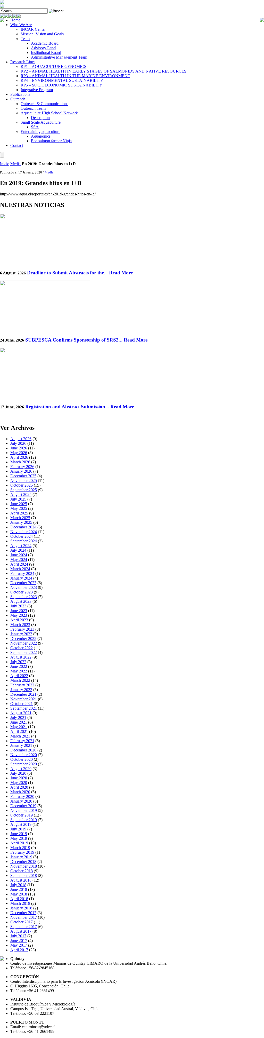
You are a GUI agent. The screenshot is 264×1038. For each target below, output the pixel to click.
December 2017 (23, 912)
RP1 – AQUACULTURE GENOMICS (53, 66)
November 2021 (23, 699)
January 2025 (21, 522)
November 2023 (23, 587)
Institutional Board (46, 52)
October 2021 (21, 703)
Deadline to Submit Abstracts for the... (80, 272)
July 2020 (18, 773)
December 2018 (23, 861)
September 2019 (23, 820)
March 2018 (20, 903)
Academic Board (45, 43)
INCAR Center (33, 29)
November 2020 (23, 754)
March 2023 (20, 624)
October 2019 (21, 815)
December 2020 (23, 750)
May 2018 (18, 894)
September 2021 (23, 708)
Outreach (17, 99)
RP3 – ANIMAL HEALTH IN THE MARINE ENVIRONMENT (75, 76)
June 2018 (18, 889)
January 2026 (21, 471)
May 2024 (18, 559)
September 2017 (23, 926)
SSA (35, 127)
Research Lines (22, 62)
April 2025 (19, 513)
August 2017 (20, 931)
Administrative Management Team (59, 57)
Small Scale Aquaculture (41, 122)
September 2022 (23, 652)
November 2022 (23, 643)
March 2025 (20, 518)
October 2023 (21, 592)
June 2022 (18, 666)
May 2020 (18, 782)
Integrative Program (37, 90)
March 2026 (20, 462)
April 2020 (19, 787)
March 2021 (20, 736)
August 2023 (20, 601)
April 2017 (19, 950)
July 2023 (18, 606)
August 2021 (20, 713)
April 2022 (19, 675)
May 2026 (18, 452)
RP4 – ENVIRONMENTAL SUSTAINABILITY (62, 80)
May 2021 (18, 727)
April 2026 (19, 457)
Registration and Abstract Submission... (79, 406)
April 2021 (19, 731)
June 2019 (18, 833)
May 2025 (18, 508)
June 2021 (18, 722)
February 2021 (22, 741)
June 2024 (18, 555)
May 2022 (18, 671)
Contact (16, 145)
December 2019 (23, 806)
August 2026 (20, 439)
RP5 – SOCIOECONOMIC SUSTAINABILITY (61, 85)
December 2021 (23, 694)
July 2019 (18, 829)
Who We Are (21, 24)
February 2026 (22, 466)
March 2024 (20, 569)
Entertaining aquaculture (40, 131)
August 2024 (20, 545)
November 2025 (23, 480)
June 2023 (18, 610)
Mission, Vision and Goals (42, 34)
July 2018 (18, 885)
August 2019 (20, 824)
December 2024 (23, 527)
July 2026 (18, 443)
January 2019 (21, 857)
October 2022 (21, 648)
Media (15, 164)
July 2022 (18, 662)
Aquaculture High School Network (49, 113)
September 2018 (23, 875)
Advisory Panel (43, 48)
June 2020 (18, 778)
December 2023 (23, 583)
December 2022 (23, 638)
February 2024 (22, 573)
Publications (20, 94)
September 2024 (23, 541)
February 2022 (22, 685)
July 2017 (18, 936)
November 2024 (23, 531)
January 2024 (21, 578)
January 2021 (21, 745)
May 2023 (18, 615)
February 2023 (22, 629)
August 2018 (20, 880)
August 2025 (20, 494)
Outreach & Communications (44, 103)
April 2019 (19, 843)
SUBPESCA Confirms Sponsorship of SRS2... (86, 340)
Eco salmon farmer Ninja (51, 141)
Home (15, 20)
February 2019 (22, 852)
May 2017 (18, 945)
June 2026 (18, 448)
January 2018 (21, 908)
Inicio (4, 164)
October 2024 (21, 536)
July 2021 (18, 717)
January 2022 (21, 689)
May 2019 (18, 838)
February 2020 (22, 796)
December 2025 (23, 476)
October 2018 (21, 871)
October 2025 (21, 485)
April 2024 (19, 564)
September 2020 (23, 764)
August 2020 (20, 768)
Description (40, 117)
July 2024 (18, 550)
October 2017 (21, 922)
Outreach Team (33, 108)
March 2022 (20, 680)
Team (25, 38)
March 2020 (20, 792)
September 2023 (23, 597)
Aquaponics (41, 136)
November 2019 (23, 810)
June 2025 (18, 504)
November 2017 (23, 917)
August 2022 (20, 657)
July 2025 (18, 499)
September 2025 (23, 490)
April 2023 (19, 620)
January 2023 (21, 634)
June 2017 (18, 940)
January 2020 (21, 801)
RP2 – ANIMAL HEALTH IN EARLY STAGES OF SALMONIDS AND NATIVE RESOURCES (103, 71)
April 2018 (19, 899)
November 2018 (23, 866)
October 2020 (21, 759)
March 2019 (20, 847)
